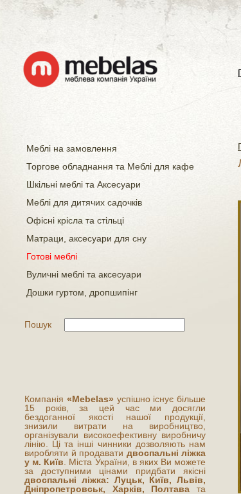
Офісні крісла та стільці (75, 220)
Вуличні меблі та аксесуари (83, 274)
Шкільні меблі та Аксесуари (83, 184)
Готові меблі (51, 256)
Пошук (37, 324)
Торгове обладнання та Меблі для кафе (110, 166)
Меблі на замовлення (71, 148)
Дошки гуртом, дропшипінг (82, 292)
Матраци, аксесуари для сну (86, 238)
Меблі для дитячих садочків (84, 202)
